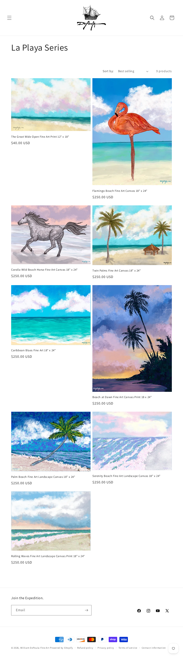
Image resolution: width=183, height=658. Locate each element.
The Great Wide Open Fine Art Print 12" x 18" (40, 137)
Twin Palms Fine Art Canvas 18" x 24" (116, 270)
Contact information (154, 647)
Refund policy (85, 647)
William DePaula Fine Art (35, 647)
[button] (9, 18)
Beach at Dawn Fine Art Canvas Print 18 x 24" (122, 397)
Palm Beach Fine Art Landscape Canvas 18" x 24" (43, 477)
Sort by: (108, 71)
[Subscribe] (86, 610)
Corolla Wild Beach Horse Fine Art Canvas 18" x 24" (44, 270)
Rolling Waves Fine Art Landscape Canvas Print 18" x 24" (48, 556)
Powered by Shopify (61, 647)
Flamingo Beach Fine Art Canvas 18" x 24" (119, 191)
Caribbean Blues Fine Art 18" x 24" (33, 350)
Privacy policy (106, 647)
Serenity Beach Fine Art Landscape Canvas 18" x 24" (126, 476)
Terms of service (128, 647)
